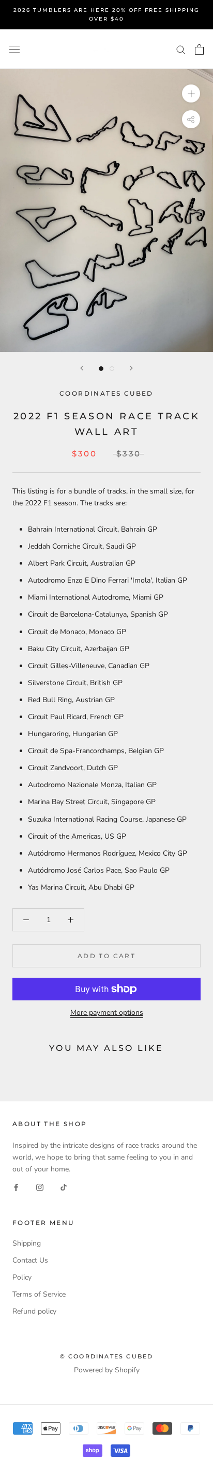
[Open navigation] (14, 49)
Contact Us (30, 1260)
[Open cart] (199, 49)
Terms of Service (39, 1294)
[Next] (131, 368)
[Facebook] (16, 1187)
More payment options (106, 1012)
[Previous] (81, 368)
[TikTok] (63, 1187)
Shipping (26, 1243)
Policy (22, 1277)
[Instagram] (39, 1187)
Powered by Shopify (107, 1370)
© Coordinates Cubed (107, 1356)
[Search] (181, 49)
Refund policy (34, 1311)
